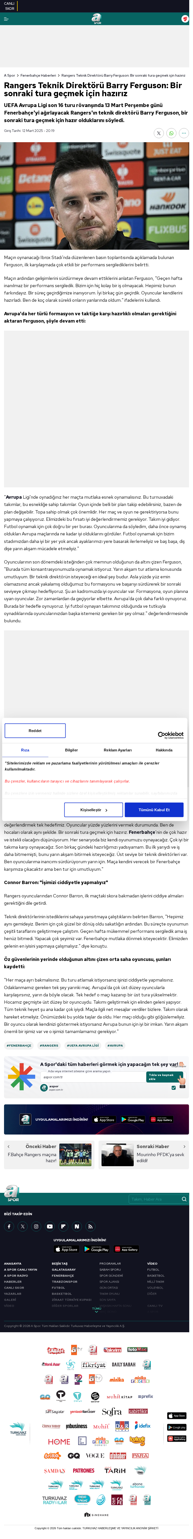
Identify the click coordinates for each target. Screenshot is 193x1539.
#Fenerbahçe (19, 1046)
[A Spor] (96, 18)
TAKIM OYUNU (110, 1294)
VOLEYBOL (155, 1288)
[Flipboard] (63, 1226)
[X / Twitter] (23, 1226)
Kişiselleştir (90, 810)
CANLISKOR (9, 6)
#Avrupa (115, 1046)
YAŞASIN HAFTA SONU (115, 1306)
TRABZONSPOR (64, 1282)
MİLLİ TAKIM (155, 1282)
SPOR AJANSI (109, 1282)
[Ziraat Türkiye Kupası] (185, 19)
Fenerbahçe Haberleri (38, 75)
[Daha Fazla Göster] (184, 133)
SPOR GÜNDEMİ (111, 1276)
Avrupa (14, 497)
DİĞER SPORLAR (65, 1306)
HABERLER (13, 1282)
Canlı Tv (155, 1306)
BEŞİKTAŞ (60, 1264)
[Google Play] (132, 1119)
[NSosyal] (77, 1226)
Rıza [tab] (25, 750)
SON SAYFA (108, 1300)
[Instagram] (36, 1226)
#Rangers (49, 1046)
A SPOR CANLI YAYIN (20, 1270)
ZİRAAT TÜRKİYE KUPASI (71, 1300)
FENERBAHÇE (63, 1276)
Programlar (110, 1264)
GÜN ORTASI (109, 1288)
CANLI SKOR (14, 1288)
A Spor (9, 75)
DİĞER (152, 1294)
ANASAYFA (12, 1264)
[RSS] (90, 1226)
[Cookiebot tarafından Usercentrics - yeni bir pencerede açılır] (161, 735)
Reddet (35, 731)
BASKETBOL (62, 1294)
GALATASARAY (64, 1270)
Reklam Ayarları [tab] (118, 750)
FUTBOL (58, 1288)
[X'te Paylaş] (159, 133)
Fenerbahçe (142, 832)
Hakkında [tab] (164, 750)
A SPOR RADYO (16, 1276)
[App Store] (104, 1119)
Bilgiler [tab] (71, 750)
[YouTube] (50, 1226)
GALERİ (10, 1300)
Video (152, 1264)
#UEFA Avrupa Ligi (83, 1046)
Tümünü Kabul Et (154, 810)
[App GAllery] (161, 1119)
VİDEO (9, 1306)
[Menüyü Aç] (6, 19)
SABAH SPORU (110, 1270)
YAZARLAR (12, 1294)
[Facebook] (9, 1226)
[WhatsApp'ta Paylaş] (171, 133)
